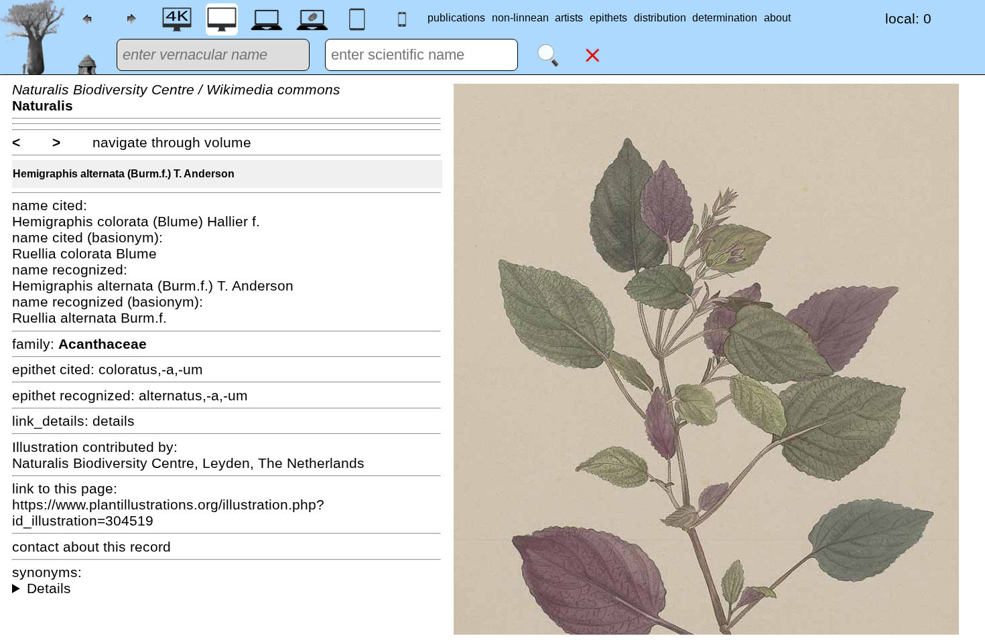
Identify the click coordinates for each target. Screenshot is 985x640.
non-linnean (520, 17)
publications (456, 17)
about (777, 17)
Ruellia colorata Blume (84, 253)
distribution (660, 17)
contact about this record (91, 546)
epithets (608, 17)
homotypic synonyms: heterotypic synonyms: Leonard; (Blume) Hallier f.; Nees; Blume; (226, 588)
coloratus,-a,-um (150, 369)
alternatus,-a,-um (193, 395)
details (113, 420)
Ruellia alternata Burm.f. (89, 317)
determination (724, 17)
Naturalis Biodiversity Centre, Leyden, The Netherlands (188, 463)
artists (569, 17)
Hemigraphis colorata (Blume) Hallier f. (136, 221)
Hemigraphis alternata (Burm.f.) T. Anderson (124, 173)
